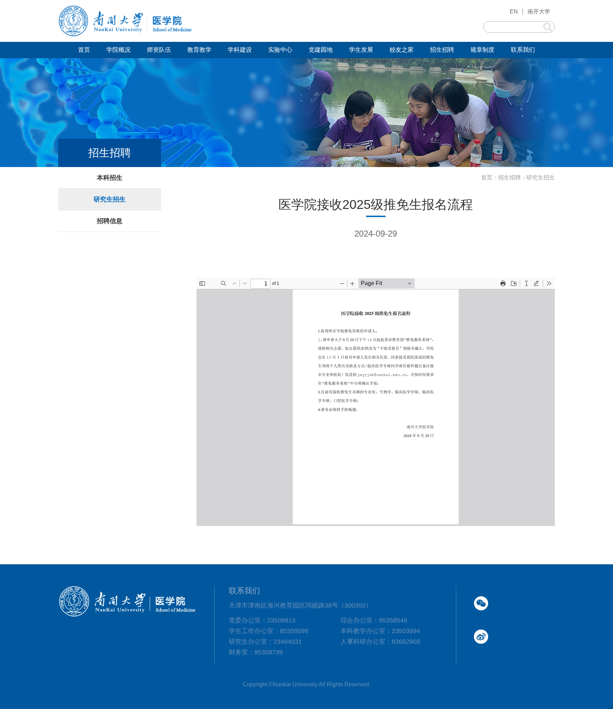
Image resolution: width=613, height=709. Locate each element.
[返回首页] (125, 35)
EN (514, 12)
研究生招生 (540, 178)
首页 (486, 178)
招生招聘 (509, 178)
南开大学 (539, 12)
